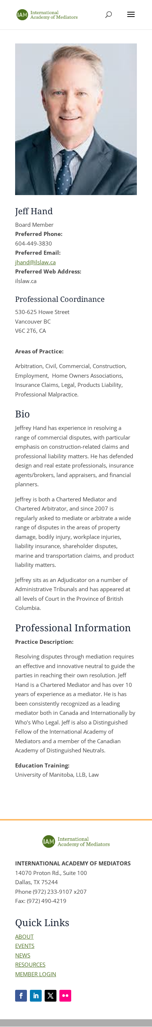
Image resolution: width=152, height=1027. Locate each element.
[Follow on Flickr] (65, 996)
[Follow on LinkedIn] (36, 996)
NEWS (22, 955)
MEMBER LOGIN (35, 974)
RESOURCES (30, 964)
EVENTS (24, 945)
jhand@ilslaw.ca (35, 262)
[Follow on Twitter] (50, 996)
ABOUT (24, 936)
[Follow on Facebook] (21, 996)
